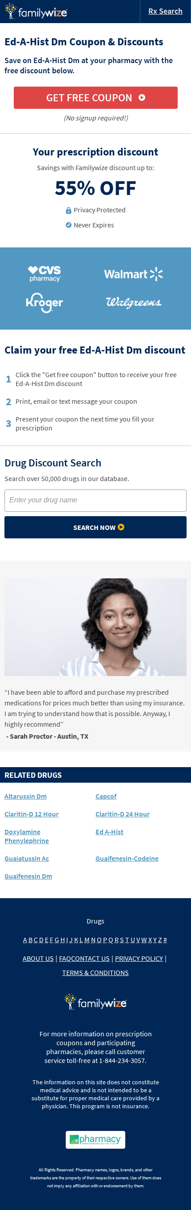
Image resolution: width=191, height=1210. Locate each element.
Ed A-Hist (109, 831)
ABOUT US (38, 958)
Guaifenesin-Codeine (127, 858)
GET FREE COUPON (89, 97)
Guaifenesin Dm (28, 876)
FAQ (65, 958)
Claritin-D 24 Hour (123, 813)
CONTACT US (90, 958)
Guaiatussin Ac (26, 858)
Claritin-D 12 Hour (31, 813)
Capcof (106, 796)
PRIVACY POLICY (139, 958)
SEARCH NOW (94, 527)
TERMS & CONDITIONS (95, 972)
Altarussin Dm (25, 796)
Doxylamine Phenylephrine (26, 836)
